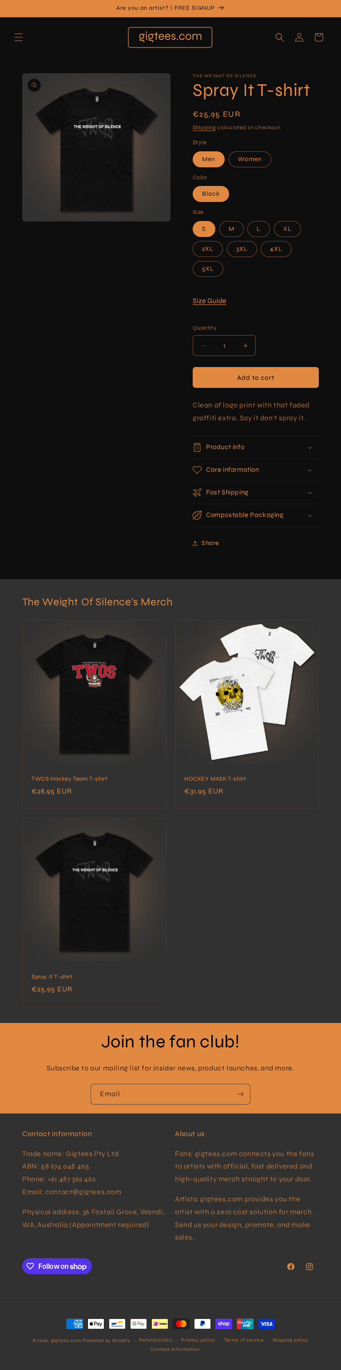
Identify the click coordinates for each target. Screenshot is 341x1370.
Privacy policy (198, 1340)
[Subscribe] (240, 1094)
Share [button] (210, 543)
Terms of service (244, 1340)
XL (287, 229)
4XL (276, 249)
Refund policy (155, 1340)
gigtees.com (66, 1340)
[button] (18, 37)
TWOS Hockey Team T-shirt (69, 778)
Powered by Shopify (107, 1340)
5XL (208, 268)
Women (250, 159)
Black (211, 193)
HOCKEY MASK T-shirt (215, 778)
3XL (242, 249)
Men (208, 159)
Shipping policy (291, 1340)
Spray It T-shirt (52, 976)
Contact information (174, 1349)
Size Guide (209, 300)
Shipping (204, 127)
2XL (208, 249)
